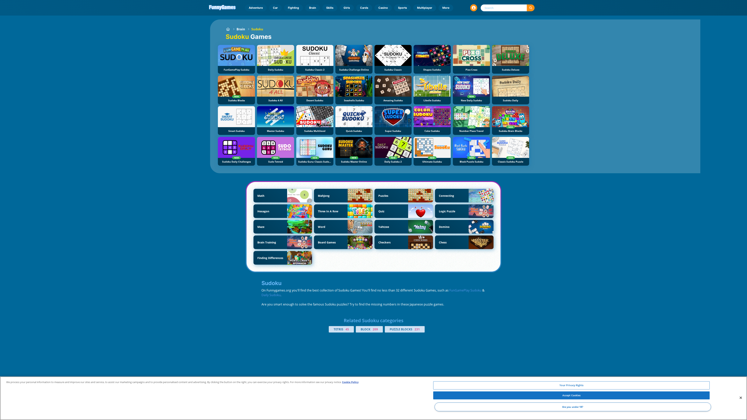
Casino (383, 7)
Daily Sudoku (271, 295)
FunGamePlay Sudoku (465, 290)
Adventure (256, 7)
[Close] (740, 398)
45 (347, 329)
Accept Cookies (571, 395)
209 (375, 329)
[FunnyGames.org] (228, 29)
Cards (364, 7)
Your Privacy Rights (571, 385)
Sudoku (257, 29)
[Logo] (222, 8)
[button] (473, 7)
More (445, 7)
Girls (347, 7)
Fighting (293, 7)
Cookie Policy (350, 382)
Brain (312, 7)
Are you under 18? (572, 407)
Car (275, 7)
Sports (402, 7)
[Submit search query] (531, 7)
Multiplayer (424, 7)
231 (417, 329)
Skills (329, 7)
